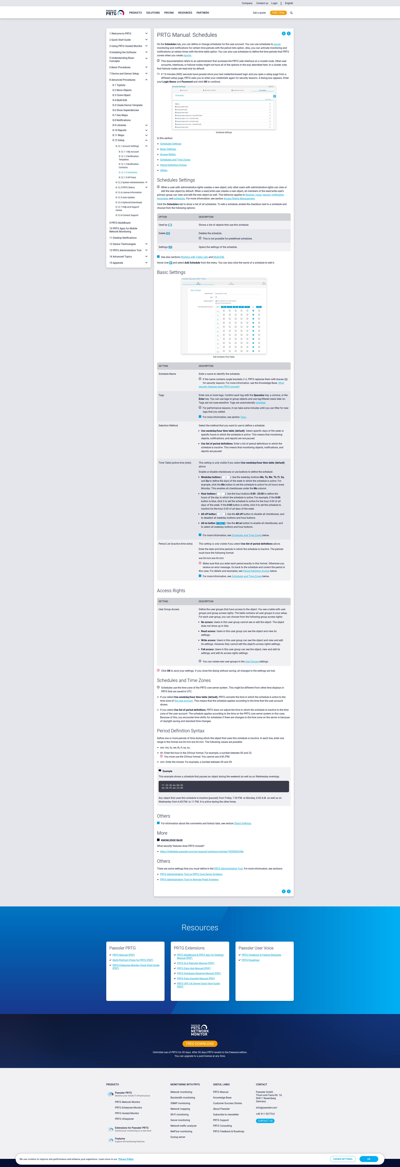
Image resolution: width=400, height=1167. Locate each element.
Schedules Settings (170, 143)
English (289, 3)
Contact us (262, 3)
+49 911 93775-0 (265, 1113)
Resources (185, 12)
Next (289, 33)
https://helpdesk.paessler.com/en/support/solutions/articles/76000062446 (201, 851)
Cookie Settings (342, 1159)
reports (187, 55)
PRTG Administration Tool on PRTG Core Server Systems (191, 874)
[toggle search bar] (290, 13)
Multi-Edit (218, 257)
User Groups (252, 661)
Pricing (169, 12)
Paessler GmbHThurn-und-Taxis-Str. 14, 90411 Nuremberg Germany (269, 1097)
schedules (179, 198)
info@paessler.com (266, 1107)
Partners (203, 12)
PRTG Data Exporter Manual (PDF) (196, 978)
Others (163, 170)
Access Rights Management (239, 198)
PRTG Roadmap (250, 960)
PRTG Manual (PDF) (123, 954)
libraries (249, 194)
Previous (284, 33)
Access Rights (168, 154)
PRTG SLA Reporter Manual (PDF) (195, 963)
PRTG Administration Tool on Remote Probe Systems (189, 879)
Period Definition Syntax (173, 165)
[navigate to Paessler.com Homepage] (115, 12)
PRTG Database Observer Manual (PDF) (199, 973)
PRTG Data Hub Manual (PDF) (193, 968)
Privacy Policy (126, 1159)
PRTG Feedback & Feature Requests (261, 954)
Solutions (153, 12)
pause (277, 44)
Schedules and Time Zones (175, 159)
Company (247, 3)
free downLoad (200, 1044)
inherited (260, 402)
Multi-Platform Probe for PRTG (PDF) (132, 960)
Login (274, 3)
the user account (184, 700)
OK (368, 1159)
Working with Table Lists (194, 257)
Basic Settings (168, 149)
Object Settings (242, 823)
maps (258, 194)
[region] (200, 1159)
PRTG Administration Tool (228, 868)
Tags (243, 417)
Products (135, 12)
